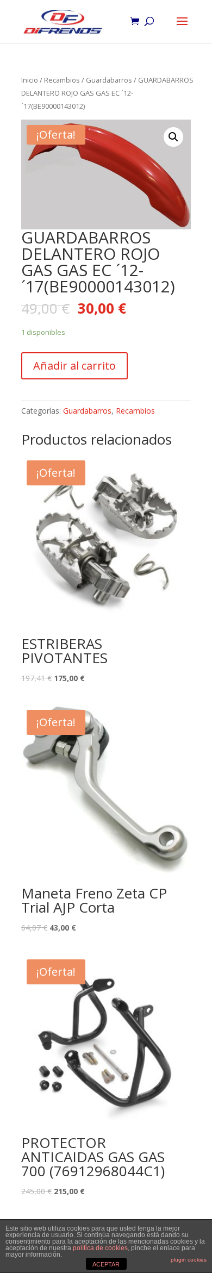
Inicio (29, 80)
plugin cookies (189, 1260)
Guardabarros (109, 80)
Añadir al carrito (74, 365)
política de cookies (100, 1248)
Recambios (62, 80)
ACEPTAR (106, 1264)
